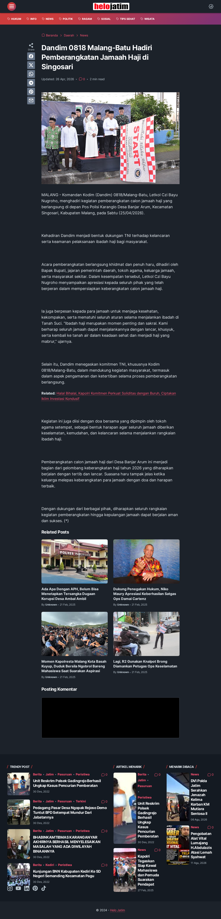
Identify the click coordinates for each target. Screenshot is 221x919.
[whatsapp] (31, 74)
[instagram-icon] (10, 888)
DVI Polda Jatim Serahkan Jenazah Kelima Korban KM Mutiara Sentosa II (200, 797)
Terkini (81, 801)
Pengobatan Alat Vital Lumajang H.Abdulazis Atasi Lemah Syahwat (201, 845)
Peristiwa (83, 774)
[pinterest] (31, 92)
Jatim (50, 774)
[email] (31, 100)
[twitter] (31, 65)
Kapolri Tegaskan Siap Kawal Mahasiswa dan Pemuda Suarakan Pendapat (148, 870)
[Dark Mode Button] (211, 6)
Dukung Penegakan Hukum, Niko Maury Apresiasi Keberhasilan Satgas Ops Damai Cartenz (144, 594)
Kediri (50, 865)
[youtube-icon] (18, 888)
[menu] (11, 6)
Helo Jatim (117, 910)
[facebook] (31, 56)
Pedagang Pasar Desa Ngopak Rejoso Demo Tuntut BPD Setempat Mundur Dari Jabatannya (70, 812)
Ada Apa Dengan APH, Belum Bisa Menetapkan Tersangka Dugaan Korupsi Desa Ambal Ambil (69, 594)
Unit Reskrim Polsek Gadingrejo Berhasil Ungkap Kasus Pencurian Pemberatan (67, 783)
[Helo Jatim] (111, 6)
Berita (37, 774)
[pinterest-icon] (35, 888)
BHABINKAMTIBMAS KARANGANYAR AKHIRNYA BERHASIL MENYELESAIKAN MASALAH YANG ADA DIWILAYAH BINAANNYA (66, 844)
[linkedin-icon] (26, 888)
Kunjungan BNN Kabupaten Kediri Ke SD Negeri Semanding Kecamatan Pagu (67, 873)
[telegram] (31, 83)
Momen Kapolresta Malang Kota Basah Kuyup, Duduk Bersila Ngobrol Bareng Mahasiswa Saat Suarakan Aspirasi (73, 666)
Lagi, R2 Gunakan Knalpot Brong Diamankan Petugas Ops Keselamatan (145, 663)
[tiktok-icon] (43, 888)
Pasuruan (65, 774)
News (142, 850)
